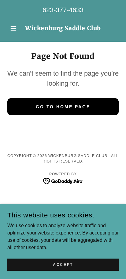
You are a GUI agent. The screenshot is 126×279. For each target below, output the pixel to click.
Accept (63, 264)
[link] (63, 28)
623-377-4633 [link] (63, 10)
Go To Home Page (63, 106)
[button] (15, 28)
